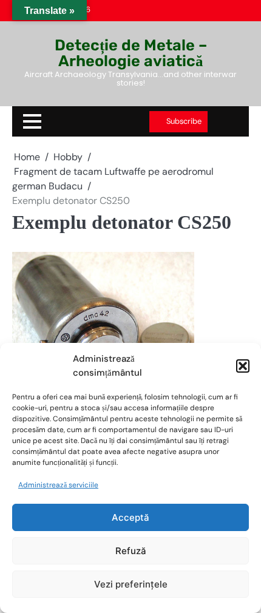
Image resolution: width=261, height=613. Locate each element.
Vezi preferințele (131, 584)
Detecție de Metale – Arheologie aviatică (131, 52)
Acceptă (130, 517)
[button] (243, 366)
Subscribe (184, 121)
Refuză (130, 551)
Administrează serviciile (58, 485)
